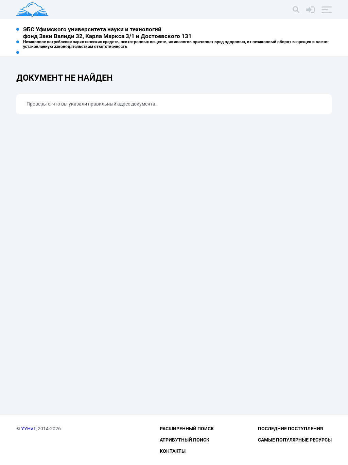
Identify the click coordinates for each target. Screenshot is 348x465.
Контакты (173, 451)
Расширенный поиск (187, 428)
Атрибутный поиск (184, 440)
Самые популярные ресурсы (295, 440)
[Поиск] (296, 9)
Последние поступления (290, 428)
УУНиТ (28, 428)
